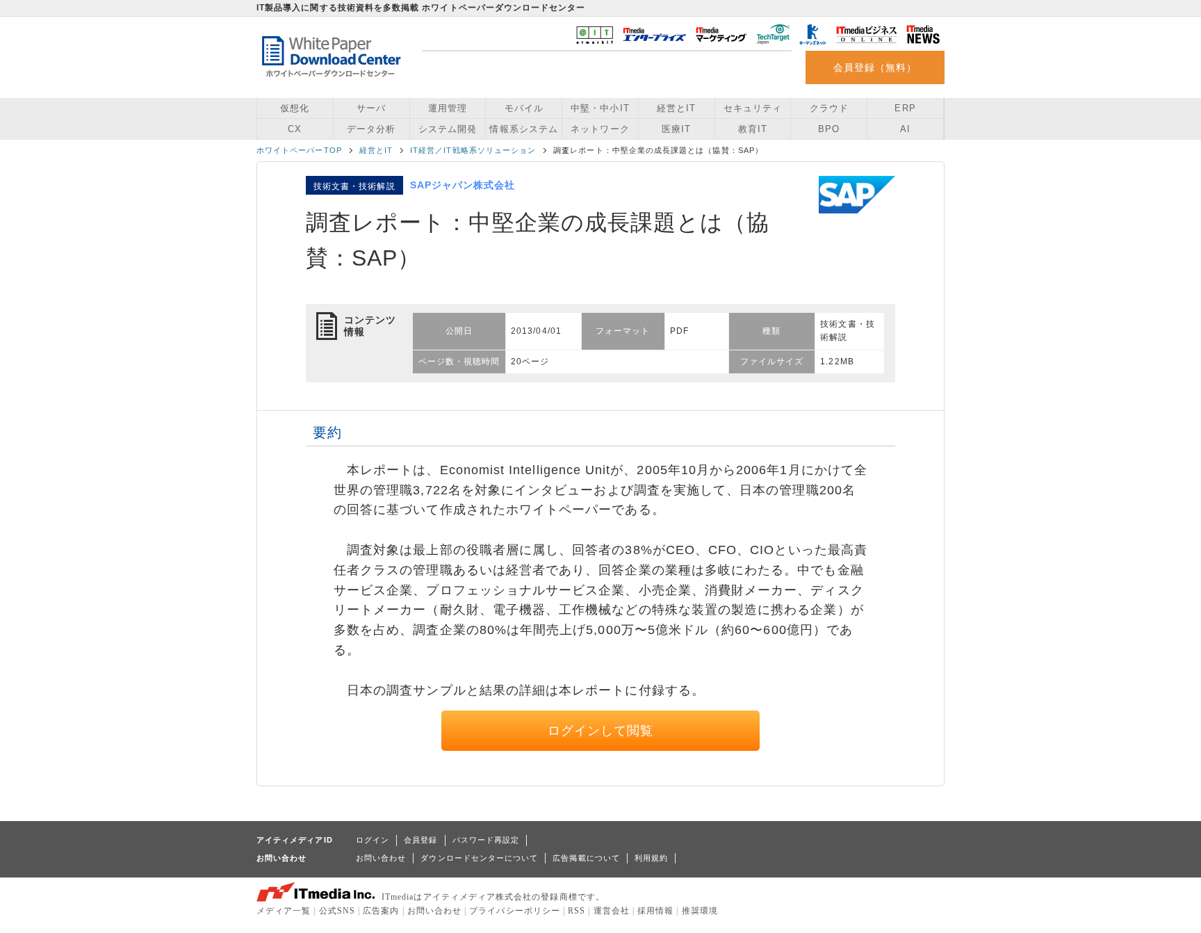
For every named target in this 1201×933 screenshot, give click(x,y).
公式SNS (337, 911)
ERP (904, 108)
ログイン (372, 840)
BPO (829, 129)
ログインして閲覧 (601, 731)
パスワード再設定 (486, 840)
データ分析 (371, 129)
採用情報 (655, 911)
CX (295, 129)
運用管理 (447, 108)
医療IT (676, 129)
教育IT (752, 129)
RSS (576, 911)
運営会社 (612, 911)
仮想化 (294, 108)
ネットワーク (600, 129)
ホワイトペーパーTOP (299, 150)
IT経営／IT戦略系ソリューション (473, 150)
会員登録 (420, 840)
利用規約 (651, 858)
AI (905, 129)
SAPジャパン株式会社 (463, 184)
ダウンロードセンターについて (479, 858)
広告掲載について (586, 858)
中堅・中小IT (600, 108)
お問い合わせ (381, 858)
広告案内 (381, 911)
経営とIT (676, 108)
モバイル (524, 108)
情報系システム (523, 129)
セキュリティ (753, 108)
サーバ (371, 108)
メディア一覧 (283, 911)
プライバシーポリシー (514, 911)
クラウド (829, 108)
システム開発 (447, 129)
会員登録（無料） (875, 67)
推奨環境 (700, 911)
